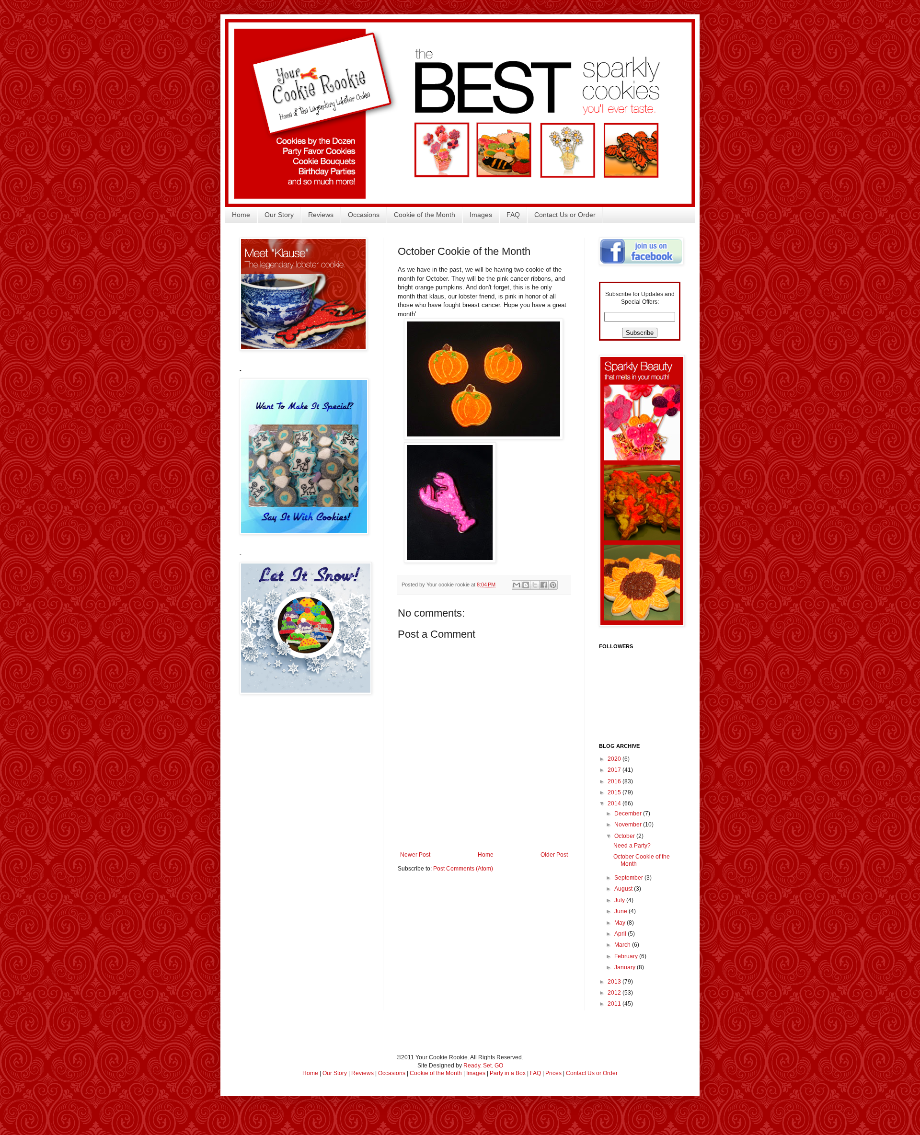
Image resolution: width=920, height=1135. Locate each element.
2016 (615, 781)
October (625, 836)
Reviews (321, 214)
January (625, 967)
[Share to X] (535, 585)
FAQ (513, 214)
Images (481, 214)
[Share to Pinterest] (553, 585)
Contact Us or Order (565, 214)
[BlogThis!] (525, 585)
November (628, 824)
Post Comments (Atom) (463, 868)
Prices (553, 1073)
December (628, 813)
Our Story (279, 214)
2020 (615, 759)
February (626, 956)
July (620, 900)
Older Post (554, 854)
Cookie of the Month (424, 214)
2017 (615, 770)
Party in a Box (508, 1073)
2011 (615, 1003)
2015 (615, 792)
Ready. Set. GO (483, 1065)
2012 (615, 992)
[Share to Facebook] (544, 585)
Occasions (364, 214)
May (620, 922)
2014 (615, 803)
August (624, 888)
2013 (615, 981)
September (629, 877)
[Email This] (516, 585)
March (623, 944)
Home (241, 214)
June (621, 911)
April (621, 933)
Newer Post (415, 854)
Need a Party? (632, 845)
